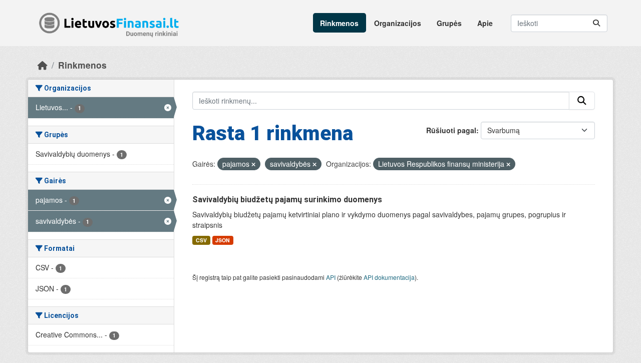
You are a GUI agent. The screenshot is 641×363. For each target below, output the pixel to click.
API (331, 277)
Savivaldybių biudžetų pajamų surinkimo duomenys (287, 199)
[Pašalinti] (253, 164)
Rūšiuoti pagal (451, 130)
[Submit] (596, 23)
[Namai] (43, 65)
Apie (485, 23)
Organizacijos (397, 23)
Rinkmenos (339, 23)
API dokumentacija (389, 277)
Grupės (449, 23)
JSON (222, 240)
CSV (201, 240)
